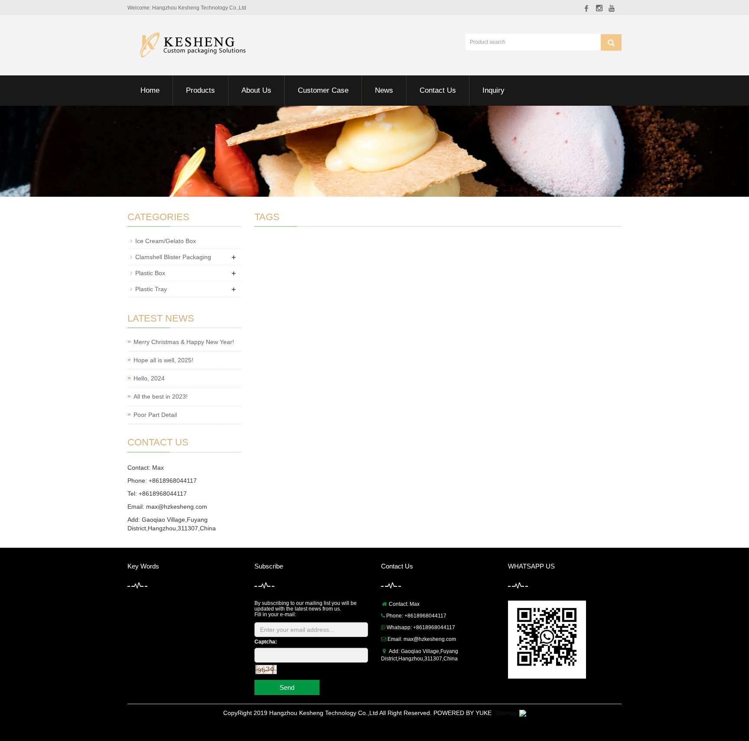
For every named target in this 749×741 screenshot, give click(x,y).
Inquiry (493, 90)
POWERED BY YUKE (463, 712)
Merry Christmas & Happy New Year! (184, 341)
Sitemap (506, 712)
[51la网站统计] (522, 712)
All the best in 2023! (161, 396)
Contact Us (438, 90)
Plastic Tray (151, 289)
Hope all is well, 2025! (163, 360)
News (384, 90)
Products (200, 90)
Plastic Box (150, 273)
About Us (256, 90)
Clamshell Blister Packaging (173, 257)
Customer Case (323, 90)
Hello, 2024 (149, 378)
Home (150, 90)
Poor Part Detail (155, 414)
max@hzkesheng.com (176, 506)
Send (287, 687)
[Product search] (611, 42)
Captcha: (265, 642)
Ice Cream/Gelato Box (165, 240)
